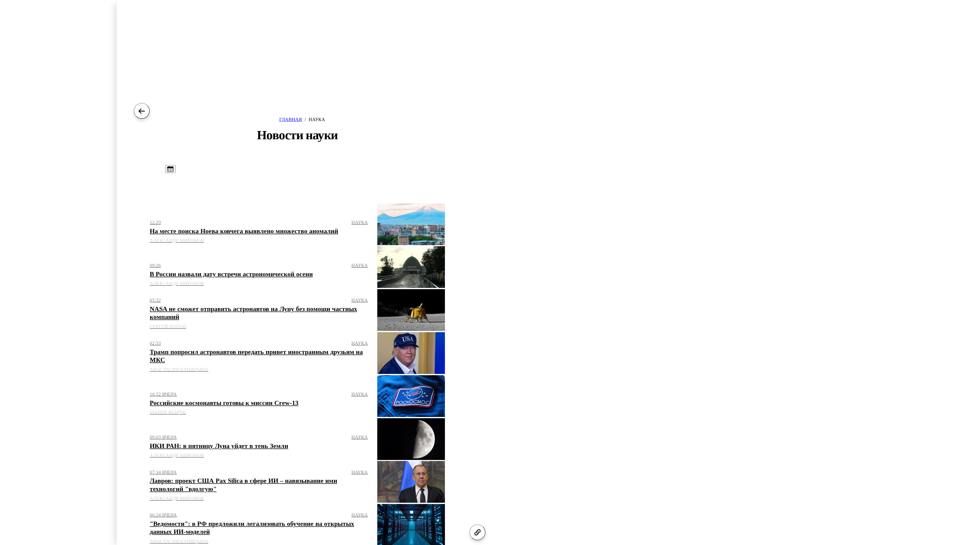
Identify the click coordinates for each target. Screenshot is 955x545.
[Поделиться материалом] (477, 532)
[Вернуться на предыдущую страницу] (142, 111)
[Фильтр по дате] (170, 169)
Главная (290, 119)
